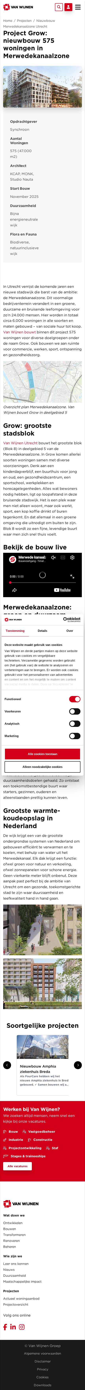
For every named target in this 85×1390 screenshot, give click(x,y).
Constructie (42, 1140)
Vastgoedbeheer (41, 1132)
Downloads (42, 1385)
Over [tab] (69, 630)
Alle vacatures (17, 1166)
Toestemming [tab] (15, 630)
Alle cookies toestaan (42, 754)
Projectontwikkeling (25, 1148)
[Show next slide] (78, 1065)
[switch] (74, 711)
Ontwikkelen (13, 1223)
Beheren (9, 1247)
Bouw (13, 1132)
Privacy (42, 1369)
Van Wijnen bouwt (19, 332)
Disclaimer (43, 1361)
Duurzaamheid (14, 1276)
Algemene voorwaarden (42, 1353)
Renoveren (11, 1241)
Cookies (42, 1377)
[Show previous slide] (7, 1065)
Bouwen (9, 1229)
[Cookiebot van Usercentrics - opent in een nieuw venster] (63, 619)
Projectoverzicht (15, 1304)
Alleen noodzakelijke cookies (42, 766)
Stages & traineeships (28, 1156)
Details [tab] (42, 630)
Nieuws (9, 1270)
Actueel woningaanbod (21, 1298)
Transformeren (14, 1235)
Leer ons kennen (16, 1264)
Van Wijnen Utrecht (20, 443)
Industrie (16, 1140)
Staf (55, 1148)
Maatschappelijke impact (22, 1281)
